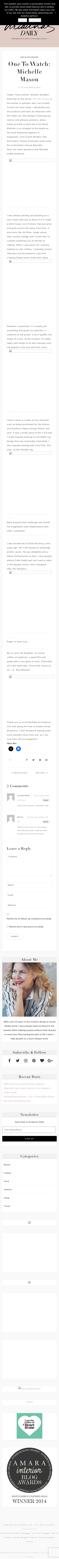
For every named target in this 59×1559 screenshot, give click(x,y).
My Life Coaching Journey (17, 1101)
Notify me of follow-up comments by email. (29, 918)
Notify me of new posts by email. (27, 926)
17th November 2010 (30, 87)
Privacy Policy (29, 1529)
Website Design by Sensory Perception (19, 1553)
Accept (22, 20)
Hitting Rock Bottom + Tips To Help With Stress (29, 1096)
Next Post (40, 773)
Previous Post (21, 773)
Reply (46, 800)
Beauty (7, 1164)
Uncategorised (29, 57)
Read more (35, 20)
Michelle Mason (41, 99)
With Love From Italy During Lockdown (24, 1084)
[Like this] (10, 760)
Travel (7, 1206)
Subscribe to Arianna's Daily (29, 1122)
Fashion (7, 1173)
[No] (55, 12)
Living (6, 1198)
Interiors (8, 1189)
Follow (29, 1402)
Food (6, 1181)
